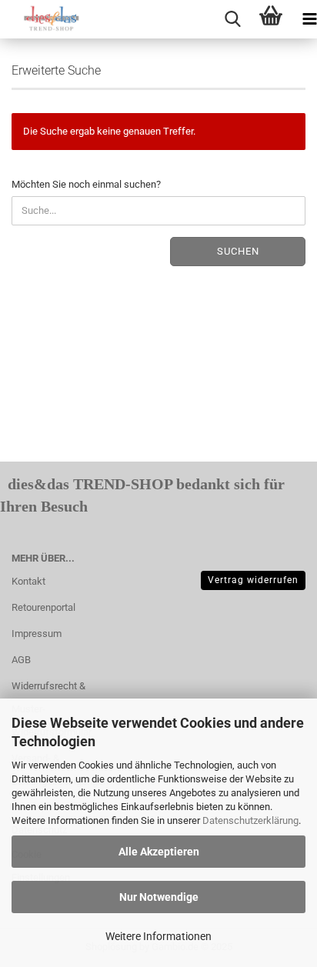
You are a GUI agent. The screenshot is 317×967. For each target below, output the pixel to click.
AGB (21, 659)
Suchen (238, 251)
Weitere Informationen (158, 936)
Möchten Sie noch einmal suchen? (86, 184)
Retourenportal (43, 607)
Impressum (37, 633)
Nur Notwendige (159, 897)
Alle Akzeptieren (158, 851)
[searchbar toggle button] (232, 19)
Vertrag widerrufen (253, 580)
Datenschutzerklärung (250, 820)
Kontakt (28, 581)
